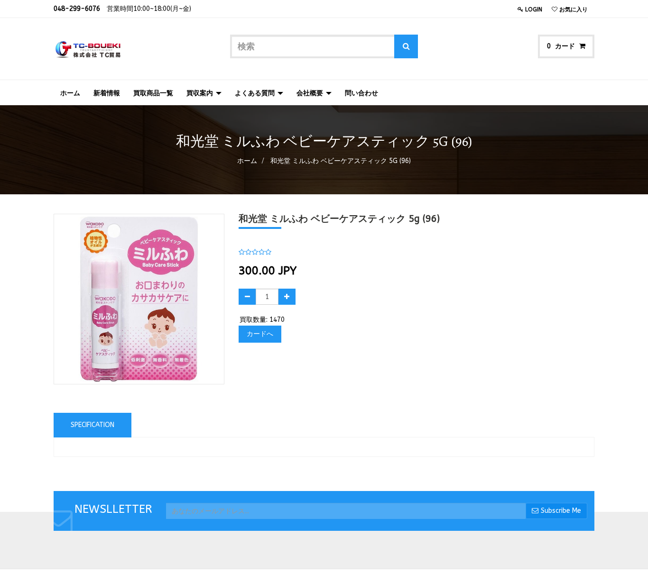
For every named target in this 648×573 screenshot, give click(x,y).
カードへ (260, 334)
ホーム (247, 161)
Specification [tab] (92, 425)
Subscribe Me (561, 511)
